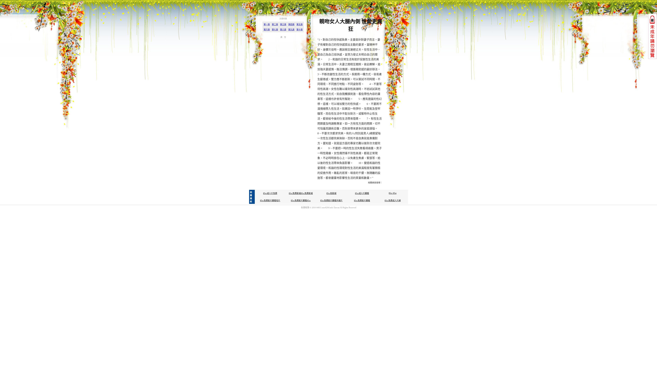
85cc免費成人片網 (393, 200)
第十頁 (300, 29)
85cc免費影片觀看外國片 (331, 200)
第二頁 (275, 24)
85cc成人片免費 (270, 193)
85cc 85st (392, 193)
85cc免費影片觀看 (362, 200)
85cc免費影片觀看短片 (270, 200)
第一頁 (267, 24)
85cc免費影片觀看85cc (301, 200)
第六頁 (267, 29)
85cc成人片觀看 (362, 193)
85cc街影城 (331, 193)
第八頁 (283, 29)
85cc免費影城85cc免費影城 (301, 193)
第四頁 (291, 24)
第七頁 (275, 29)
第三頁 (283, 24)
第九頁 (291, 29)
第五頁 (300, 24)
